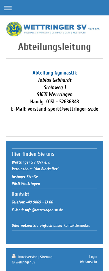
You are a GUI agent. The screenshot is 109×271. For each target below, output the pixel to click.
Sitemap (46, 257)
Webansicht (88, 262)
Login (93, 256)
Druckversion (27, 257)
